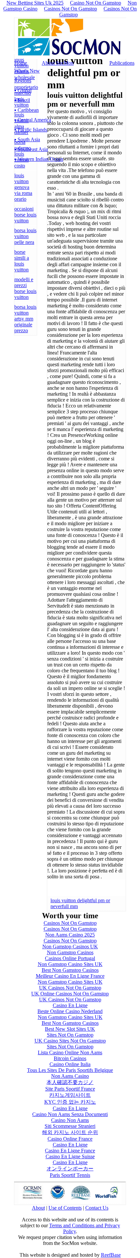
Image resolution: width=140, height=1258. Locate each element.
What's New (27, 71)
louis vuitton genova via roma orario (23, 187)
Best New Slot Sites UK (70, 1029)
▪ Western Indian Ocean (38, 159)
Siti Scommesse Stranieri (70, 1126)
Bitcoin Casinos (70, 1058)
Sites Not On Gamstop (70, 1035)
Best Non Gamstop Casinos (70, 970)
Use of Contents (65, 1208)
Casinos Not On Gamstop (70, 8)
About (38, 1208)
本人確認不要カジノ (70, 1082)
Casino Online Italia (70, 1064)
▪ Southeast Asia (31, 149)
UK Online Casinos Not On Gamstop (70, 993)
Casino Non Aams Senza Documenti (70, 1114)
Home (20, 63)
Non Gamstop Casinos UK (70, 946)
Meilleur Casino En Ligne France (70, 976)
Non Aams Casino (70, 1076)
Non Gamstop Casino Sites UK (70, 964)
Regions (22, 80)
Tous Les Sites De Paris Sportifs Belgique (70, 1070)
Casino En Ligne (70, 1005)
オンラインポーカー (70, 1168)
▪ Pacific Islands (30, 129)
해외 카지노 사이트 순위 (70, 1132)
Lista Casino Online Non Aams (70, 1052)
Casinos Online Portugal (70, 958)
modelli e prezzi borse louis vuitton (25, 288)
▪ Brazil (22, 100)
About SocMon (58, 63)
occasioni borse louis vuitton (25, 214)
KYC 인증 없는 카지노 (70, 1102)
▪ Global (23, 90)
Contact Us (96, 1208)
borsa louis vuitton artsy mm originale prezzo (25, 318)
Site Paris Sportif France (70, 1089)
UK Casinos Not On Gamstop (70, 988)
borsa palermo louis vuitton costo (22, 153)
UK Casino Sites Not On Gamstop (70, 1040)
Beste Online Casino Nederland (70, 1011)
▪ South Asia (27, 139)
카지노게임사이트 (70, 1095)
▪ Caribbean (26, 110)
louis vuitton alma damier (21, 123)
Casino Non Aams (70, 1120)
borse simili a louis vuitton (21, 260)
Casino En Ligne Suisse (70, 1156)
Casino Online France (70, 1139)
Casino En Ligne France (70, 1150)
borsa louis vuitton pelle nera (25, 236)
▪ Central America (32, 120)
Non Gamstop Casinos (70, 952)
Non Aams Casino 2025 (70, 935)
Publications (121, 63)
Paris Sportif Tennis (70, 1175)
